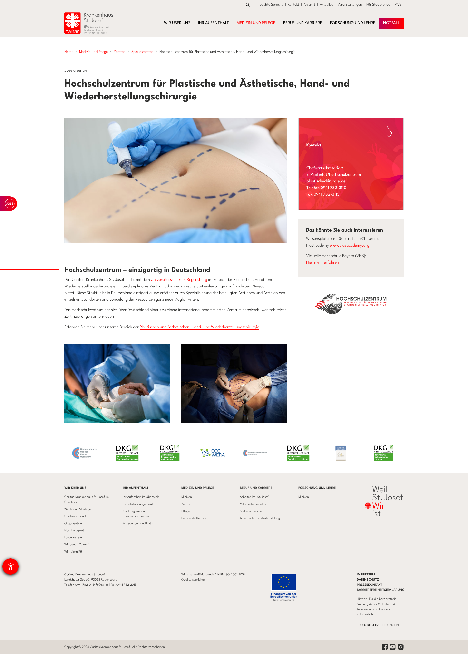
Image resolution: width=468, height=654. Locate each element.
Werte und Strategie (78, 509)
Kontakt (293, 4)
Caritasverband (75, 516)
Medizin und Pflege (197, 488)
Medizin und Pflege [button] (256, 23)
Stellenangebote (251, 511)
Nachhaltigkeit (74, 530)
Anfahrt (309, 4)
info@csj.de (101, 584)
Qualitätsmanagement (138, 504)
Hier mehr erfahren (322, 262)
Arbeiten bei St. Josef (254, 497)
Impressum (366, 574)
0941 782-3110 (333, 188)
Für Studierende (378, 4)
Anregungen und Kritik (138, 523)
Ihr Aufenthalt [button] (213, 23)
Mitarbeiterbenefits (253, 504)
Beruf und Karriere (256, 488)
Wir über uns (75, 488)
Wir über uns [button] (177, 23)
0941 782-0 (83, 584)
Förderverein (73, 537)
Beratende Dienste (193, 518)
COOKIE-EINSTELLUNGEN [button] (379, 625)
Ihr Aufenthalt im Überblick (141, 497)
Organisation (73, 523)
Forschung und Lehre (317, 488)
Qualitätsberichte (193, 579)
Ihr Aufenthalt (135, 488)
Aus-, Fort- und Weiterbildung (260, 518)
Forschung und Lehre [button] (352, 23)
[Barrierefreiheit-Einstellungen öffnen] (10, 566)
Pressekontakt (369, 584)
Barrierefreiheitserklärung (381, 590)
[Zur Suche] (247, 5)
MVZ (398, 4)
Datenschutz (368, 579)
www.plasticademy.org (349, 245)
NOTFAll (391, 23)
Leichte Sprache (271, 4)
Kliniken (186, 497)
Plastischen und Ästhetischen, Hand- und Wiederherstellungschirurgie (199, 327)
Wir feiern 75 (73, 551)
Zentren (186, 504)
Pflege (185, 511)
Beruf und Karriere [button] (302, 23)
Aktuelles (326, 4)
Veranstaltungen (350, 4)
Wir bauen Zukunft (76, 544)
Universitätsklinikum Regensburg (179, 280)
